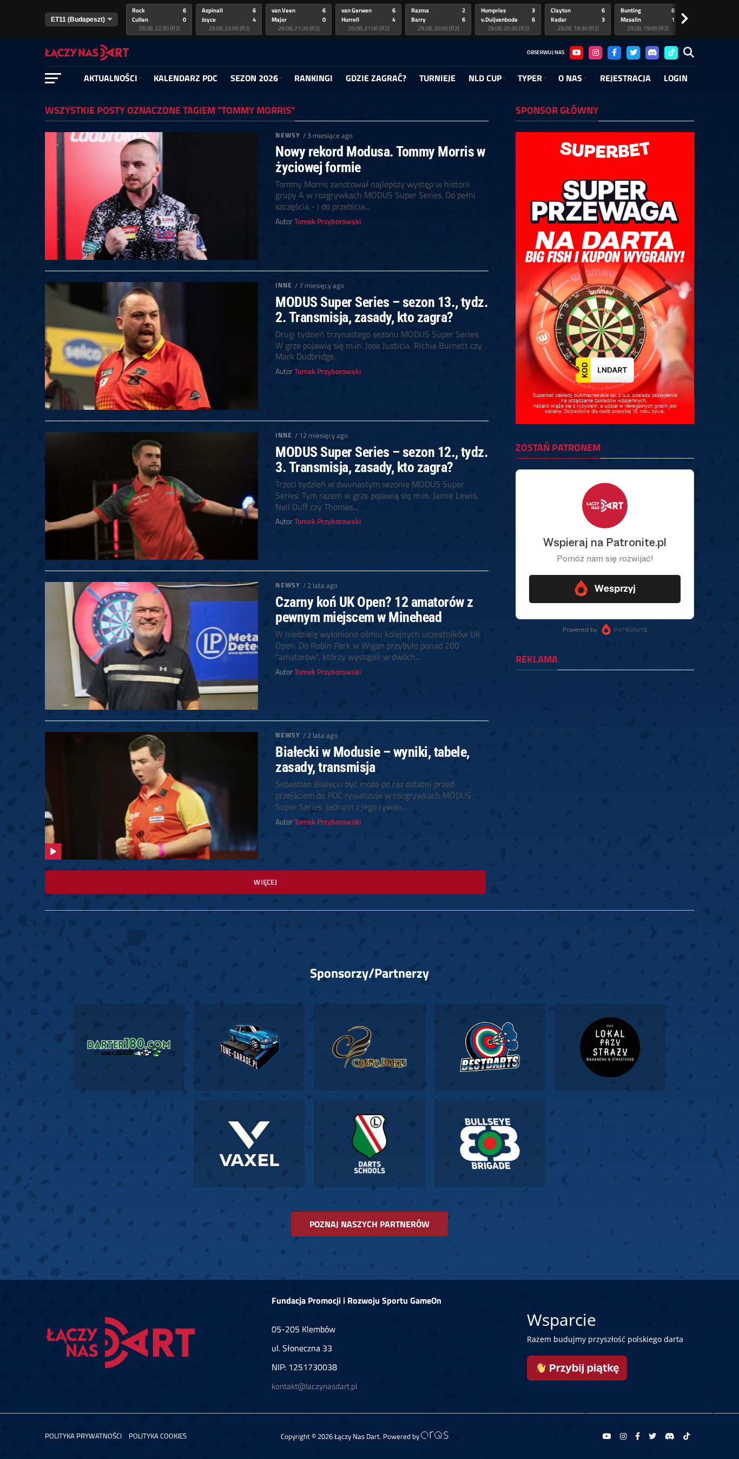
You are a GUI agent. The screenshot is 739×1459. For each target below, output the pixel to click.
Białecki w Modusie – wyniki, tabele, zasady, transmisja (372, 759)
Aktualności (110, 77)
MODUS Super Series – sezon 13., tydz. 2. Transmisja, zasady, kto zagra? (381, 310)
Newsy (287, 135)
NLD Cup (485, 77)
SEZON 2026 (254, 77)
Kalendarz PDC (185, 77)
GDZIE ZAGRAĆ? (376, 77)
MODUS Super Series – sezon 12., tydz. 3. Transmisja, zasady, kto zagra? (381, 459)
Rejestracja (625, 77)
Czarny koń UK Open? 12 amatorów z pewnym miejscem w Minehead (374, 609)
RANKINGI (313, 77)
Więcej (265, 881)
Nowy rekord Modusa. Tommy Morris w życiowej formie (380, 159)
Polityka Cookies (158, 1435)
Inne (283, 285)
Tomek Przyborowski (327, 221)
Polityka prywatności (83, 1435)
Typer (530, 77)
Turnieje (437, 77)
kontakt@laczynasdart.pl (314, 1386)
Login (676, 77)
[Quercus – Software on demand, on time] (440, 1436)
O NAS (570, 77)
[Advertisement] (605, 748)
